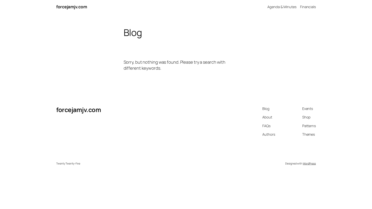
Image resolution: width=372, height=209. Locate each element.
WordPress (309, 163)
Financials (308, 6)
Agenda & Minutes (281, 6)
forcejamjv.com (71, 7)
